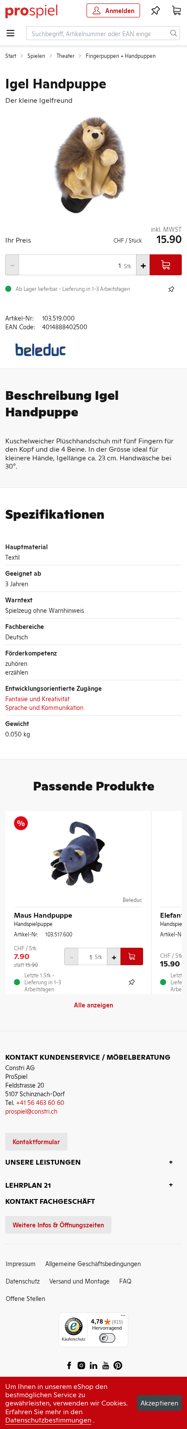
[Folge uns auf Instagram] (81, 1365)
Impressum (21, 1263)
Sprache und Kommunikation (44, 707)
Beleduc (132, 899)
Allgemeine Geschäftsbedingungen (93, 1263)
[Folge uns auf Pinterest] (118, 1365)
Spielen (36, 55)
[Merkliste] (155, 10)
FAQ (125, 1281)
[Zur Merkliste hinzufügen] (171, 289)
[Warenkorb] (176, 10)
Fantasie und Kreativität (37, 698)
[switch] (107, 1338)
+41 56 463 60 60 (40, 1102)
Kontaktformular (36, 1141)
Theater (65, 55)
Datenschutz (23, 1281)
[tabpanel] (93, 164)
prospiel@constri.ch (31, 1111)
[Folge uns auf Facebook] (69, 1365)
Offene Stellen (25, 1298)
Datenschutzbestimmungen (48, 1419)
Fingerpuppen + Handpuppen (121, 55)
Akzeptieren (159, 1402)
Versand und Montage (79, 1281)
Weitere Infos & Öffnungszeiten (58, 1224)
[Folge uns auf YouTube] (106, 1365)
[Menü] (123, 1317)
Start (10, 55)
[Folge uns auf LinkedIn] (93, 1365)
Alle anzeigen (93, 1004)
